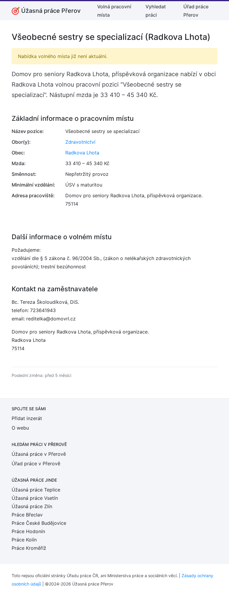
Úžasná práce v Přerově (39, 454)
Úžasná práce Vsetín (35, 498)
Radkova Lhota (82, 153)
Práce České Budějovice (39, 523)
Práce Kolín (24, 540)
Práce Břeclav (27, 515)
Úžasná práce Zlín (32, 506)
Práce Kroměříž (29, 548)
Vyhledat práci (156, 11)
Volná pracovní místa (114, 11)
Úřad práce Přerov (195, 11)
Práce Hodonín (28, 531)
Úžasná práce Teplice (36, 490)
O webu (20, 428)
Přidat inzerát (27, 418)
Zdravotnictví (80, 142)
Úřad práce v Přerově (36, 463)
